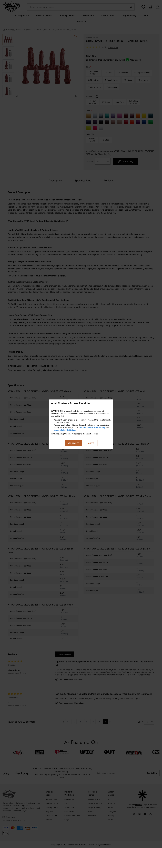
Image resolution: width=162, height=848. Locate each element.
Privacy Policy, (100, 427)
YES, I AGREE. (73, 443)
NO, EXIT (90, 443)
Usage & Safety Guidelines (65, 430)
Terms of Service (86, 427)
